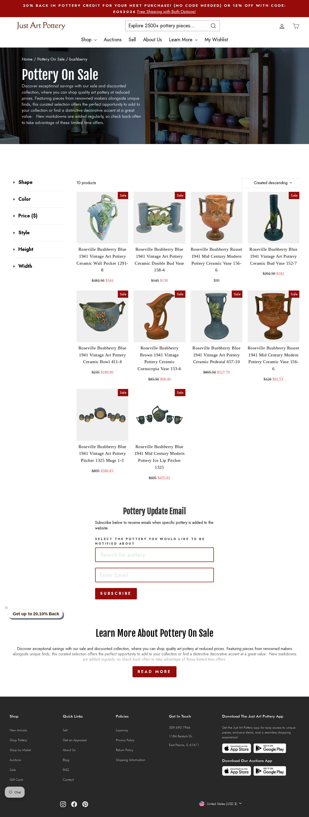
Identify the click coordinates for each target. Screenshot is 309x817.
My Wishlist (216, 39)
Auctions (112, 39)
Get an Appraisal (75, 740)
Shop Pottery (18, 740)
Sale (13, 770)
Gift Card (16, 780)
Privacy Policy (125, 740)
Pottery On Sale (51, 59)
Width (25, 266)
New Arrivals (18, 730)
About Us (152, 39)
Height (25, 249)
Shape (25, 182)
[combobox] (154, 554)
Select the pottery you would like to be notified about (150, 541)
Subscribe (116, 593)
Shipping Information (130, 760)
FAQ (66, 770)
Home (27, 59)
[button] (6, 607)
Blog (66, 760)
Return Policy (124, 750)
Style (24, 232)
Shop (87, 39)
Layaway (122, 730)
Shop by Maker (20, 750)
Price (27, 216)
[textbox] (132, 554)
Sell (132, 39)
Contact (68, 780)
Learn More (181, 39)
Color (24, 199)
